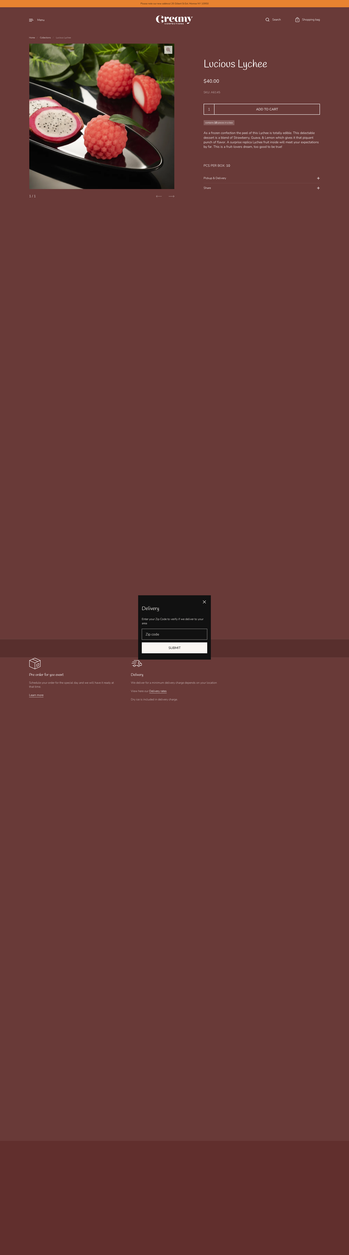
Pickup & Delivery (215, 178)
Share (207, 188)
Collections (45, 37)
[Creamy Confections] (174, 19)
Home (32, 37)
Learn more (36, 695)
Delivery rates (158, 691)
